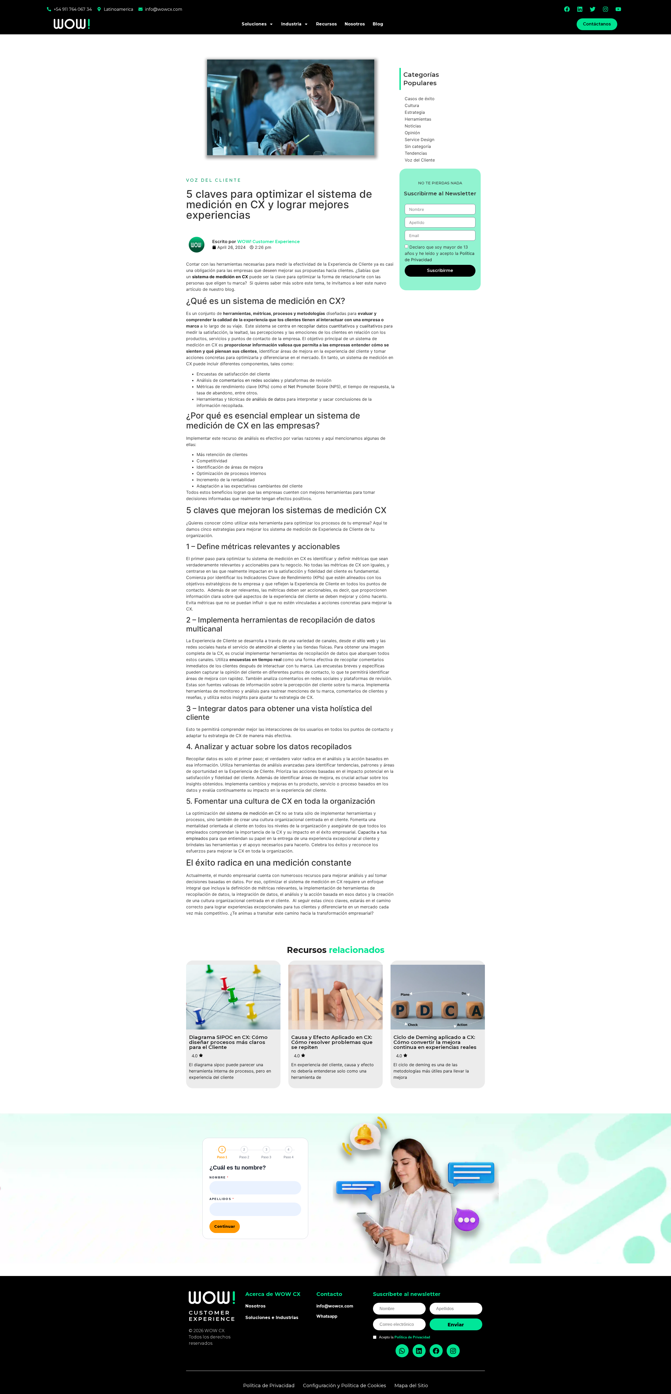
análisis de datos (268, 399)
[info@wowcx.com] (140, 9)
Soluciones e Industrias (271, 1317)
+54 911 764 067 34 (73, 9)
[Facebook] (567, 9)
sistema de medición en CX (253, 813)
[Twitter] (592, 9)
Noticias (413, 125)
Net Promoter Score (308, 386)
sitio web (366, 640)
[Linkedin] (580, 9)
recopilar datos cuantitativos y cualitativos (339, 326)
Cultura (412, 105)
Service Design (419, 139)
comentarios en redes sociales (249, 380)
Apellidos (221, 1199)
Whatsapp (326, 1316)
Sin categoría (418, 146)
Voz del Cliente (213, 180)
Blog (378, 24)
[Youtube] (618, 9)
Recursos (326, 24)
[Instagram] (605, 9)
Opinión (412, 132)
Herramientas (418, 119)
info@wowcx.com (163, 9)
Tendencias (416, 153)
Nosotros (355, 24)
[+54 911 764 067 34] (49, 9)
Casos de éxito (420, 98)
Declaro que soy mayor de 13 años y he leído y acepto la (439, 253)
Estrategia (415, 112)
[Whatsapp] (402, 1350)
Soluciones (254, 24)
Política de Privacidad (412, 1337)
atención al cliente (274, 647)
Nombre (219, 1177)
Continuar (224, 1226)
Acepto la (404, 1337)
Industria (291, 24)
